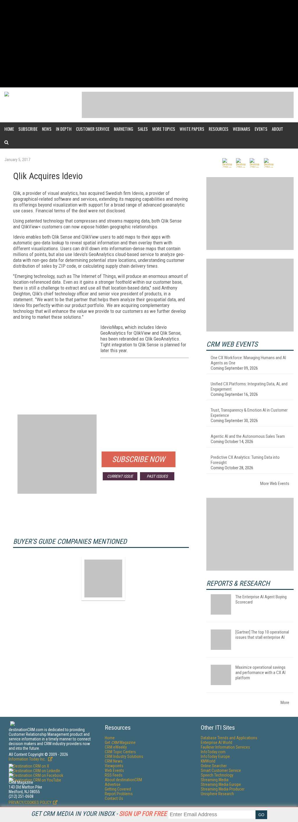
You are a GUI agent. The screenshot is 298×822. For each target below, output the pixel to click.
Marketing (123, 129)
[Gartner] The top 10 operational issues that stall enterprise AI (262, 634)
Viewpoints (114, 765)
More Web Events (274, 483)
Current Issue (120, 476)
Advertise (112, 784)
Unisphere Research (217, 793)
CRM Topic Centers (120, 751)
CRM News (114, 761)
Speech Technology (217, 775)
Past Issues (157, 476)
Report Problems (119, 793)
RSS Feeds (114, 775)
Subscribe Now (138, 459)
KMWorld (208, 761)
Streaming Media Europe (221, 784)
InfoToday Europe (215, 756)
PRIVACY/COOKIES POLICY (30, 802)
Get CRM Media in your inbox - (99, 813)
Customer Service (92, 129)
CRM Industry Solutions (124, 756)
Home (9, 129)
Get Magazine (120, 742)
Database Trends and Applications (229, 737)
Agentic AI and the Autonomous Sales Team (248, 436)
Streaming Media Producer (222, 789)
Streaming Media (214, 779)
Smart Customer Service (221, 770)
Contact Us (114, 798)
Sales (143, 129)
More (285, 702)
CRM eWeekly (116, 747)
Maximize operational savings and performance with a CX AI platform (260, 672)
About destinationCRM (123, 779)
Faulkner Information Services (225, 747)
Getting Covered (118, 789)
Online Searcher (214, 765)
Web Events (114, 770)
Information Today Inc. (28, 759)
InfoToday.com (213, 751)
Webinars (241, 129)
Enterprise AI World (216, 742)
